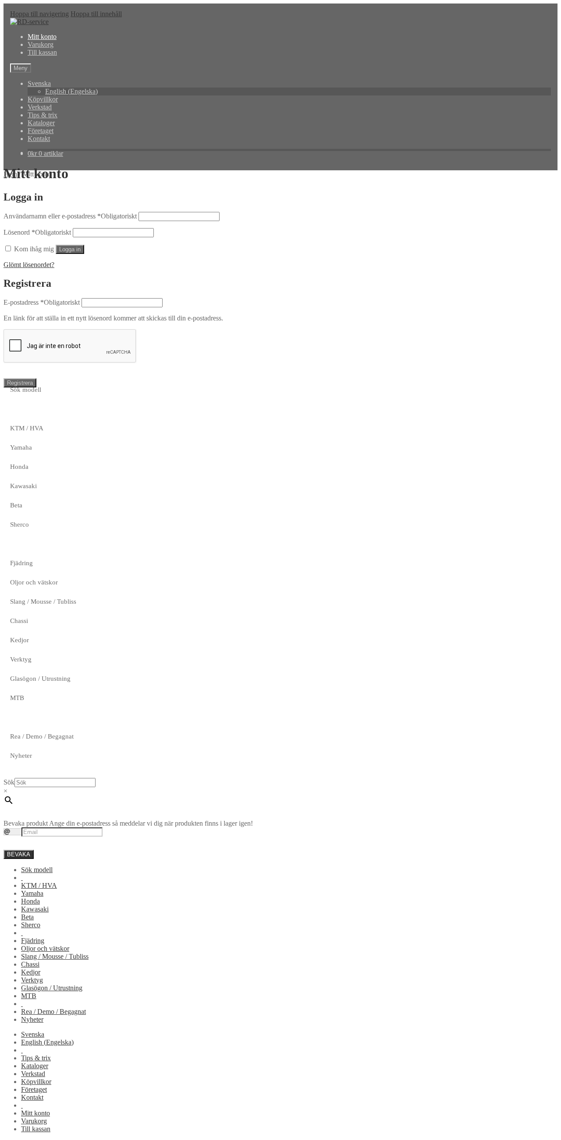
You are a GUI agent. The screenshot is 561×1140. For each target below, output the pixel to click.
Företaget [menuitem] (34, 1089)
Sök (9, 782)
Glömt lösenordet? (29, 264)
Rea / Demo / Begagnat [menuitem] (53, 1011)
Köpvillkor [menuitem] (36, 1081)
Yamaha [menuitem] (32, 893)
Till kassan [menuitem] (35, 1129)
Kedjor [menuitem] (30, 972)
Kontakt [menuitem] (32, 1097)
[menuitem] (22, 877)
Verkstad (40, 107)
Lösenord (37, 232)
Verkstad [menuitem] (33, 1073)
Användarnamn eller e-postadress (70, 216)
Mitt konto (42, 36)
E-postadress (42, 302)
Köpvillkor (43, 99)
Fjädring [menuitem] (32, 940)
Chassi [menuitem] (30, 964)
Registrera (20, 383)
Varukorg (40, 44)
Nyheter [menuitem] (32, 1019)
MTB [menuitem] (28, 995)
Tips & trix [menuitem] (36, 1058)
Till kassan (42, 52)
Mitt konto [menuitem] (35, 1113)
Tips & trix (42, 115)
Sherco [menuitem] (30, 925)
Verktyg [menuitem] (32, 980)
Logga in (70, 249)
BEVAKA (18, 854)
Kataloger (41, 123)
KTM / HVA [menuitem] (39, 885)
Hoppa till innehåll (96, 14)
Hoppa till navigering (39, 14)
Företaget (40, 130)
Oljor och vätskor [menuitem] (45, 948)
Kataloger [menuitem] (34, 1066)
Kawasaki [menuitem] (35, 909)
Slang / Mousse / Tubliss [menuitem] (55, 956)
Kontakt (39, 138)
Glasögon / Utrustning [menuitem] (51, 988)
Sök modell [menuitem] (37, 869)
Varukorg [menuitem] (34, 1121)
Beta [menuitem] (27, 917)
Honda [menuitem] (30, 901)
